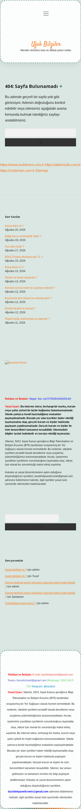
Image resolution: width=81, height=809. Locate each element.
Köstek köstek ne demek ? (20, 308)
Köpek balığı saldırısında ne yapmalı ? (27, 318)
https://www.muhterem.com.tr (22, 165)
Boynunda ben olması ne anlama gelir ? (28, 298)
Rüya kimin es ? (14, 267)
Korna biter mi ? (14, 225)
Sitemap (41, 170)
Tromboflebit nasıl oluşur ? (20, 603)
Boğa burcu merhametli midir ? (23, 236)
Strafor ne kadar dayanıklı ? (21, 277)
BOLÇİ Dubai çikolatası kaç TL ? (24, 256)
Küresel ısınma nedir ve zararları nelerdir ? (30, 287)
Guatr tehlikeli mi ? (16, 569)
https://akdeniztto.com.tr (63, 165)
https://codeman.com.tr (17, 170)
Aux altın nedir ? (14, 246)
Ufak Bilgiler (46, 44)
